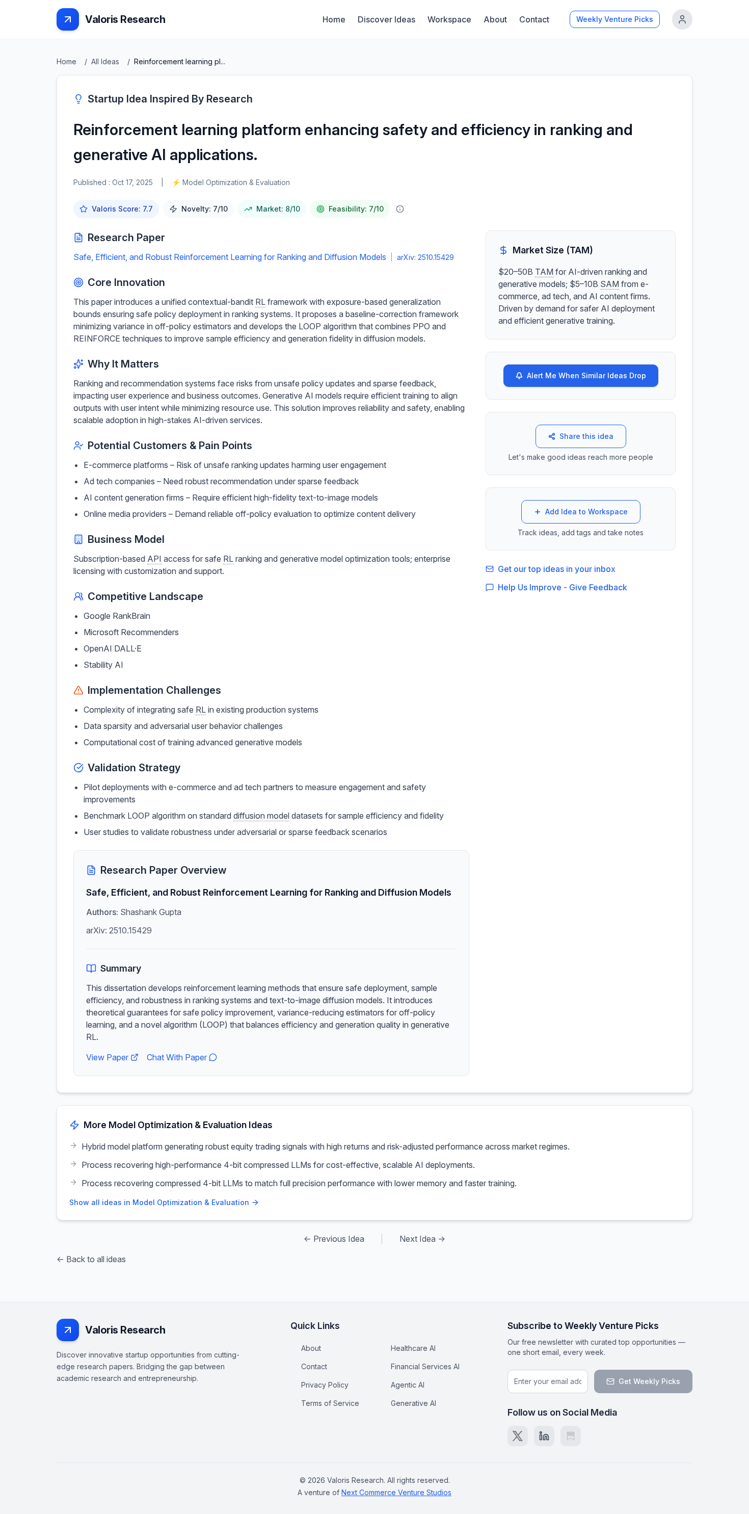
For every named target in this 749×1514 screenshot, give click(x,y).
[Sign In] (682, 19)
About (495, 19)
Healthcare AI (413, 1348)
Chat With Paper (177, 1057)
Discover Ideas (386, 19)
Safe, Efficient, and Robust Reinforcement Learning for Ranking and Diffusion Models (229, 257)
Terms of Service (330, 1403)
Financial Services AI (425, 1366)
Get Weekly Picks (649, 1381)
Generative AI (413, 1403)
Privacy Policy (325, 1384)
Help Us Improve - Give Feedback (562, 587)
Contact (534, 19)
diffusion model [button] (261, 816)
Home (334, 19)
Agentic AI (407, 1384)
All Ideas (105, 61)
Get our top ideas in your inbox (557, 569)
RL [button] (260, 302)
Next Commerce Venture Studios (396, 1492)
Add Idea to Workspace (586, 511)
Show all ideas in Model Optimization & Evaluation (159, 1202)
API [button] (154, 559)
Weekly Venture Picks (614, 19)
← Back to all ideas (91, 1259)
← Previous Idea (334, 1239)
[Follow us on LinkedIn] (544, 1436)
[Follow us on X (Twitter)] (517, 1436)
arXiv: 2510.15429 (425, 257)
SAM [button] (609, 284)
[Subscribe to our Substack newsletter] (570, 1436)
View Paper (107, 1057)
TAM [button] (544, 272)
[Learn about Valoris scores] (400, 209)
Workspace (449, 19)
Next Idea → (422, 1239)
